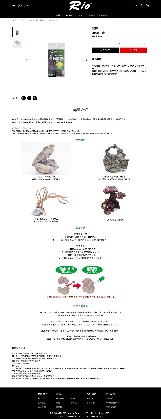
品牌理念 (42, 398)
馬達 (58, 15)
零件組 (92, 15)
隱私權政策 (111, 407)
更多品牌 (103, 15)
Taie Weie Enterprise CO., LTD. (76, 416)
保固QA (90, 398)
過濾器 (69, 15)
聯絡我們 (42, 407)
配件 (80, 15)
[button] (26, 60)
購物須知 (110, 398)
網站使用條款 (112, 402)
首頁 (17, 20)
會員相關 (91, 402)
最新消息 (42, 402)
